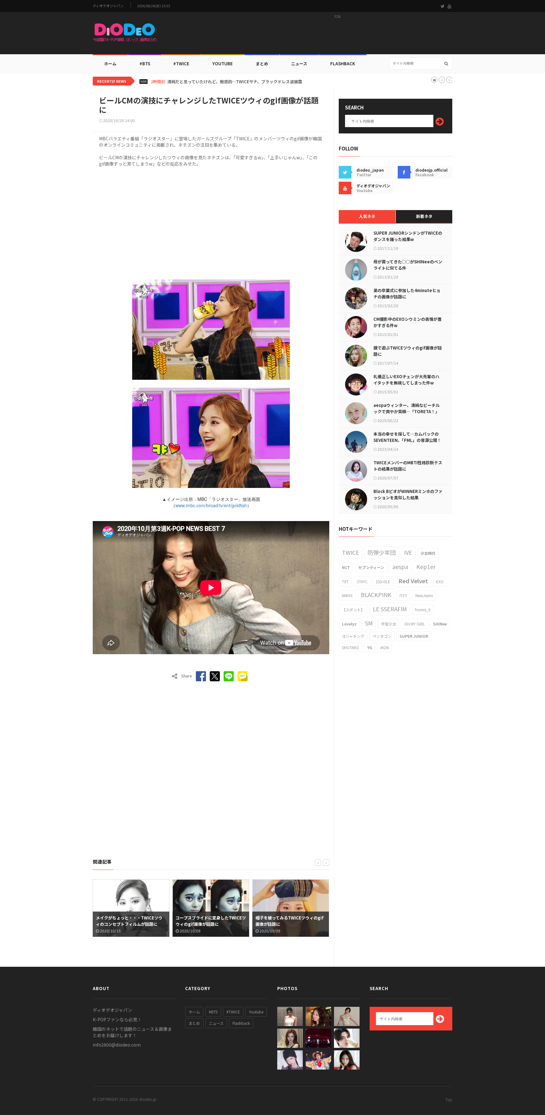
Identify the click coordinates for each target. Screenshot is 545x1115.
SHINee (440, 623)
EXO (439, 581)
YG (369, 647)
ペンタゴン (381, 636)
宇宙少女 (388, 623)
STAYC (362, 581)
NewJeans (424, 595)
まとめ (262, 64)
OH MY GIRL (414, 623)
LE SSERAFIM (390, 609)
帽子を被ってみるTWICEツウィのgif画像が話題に (210, 921)
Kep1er (426, 566)
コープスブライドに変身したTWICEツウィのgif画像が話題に (131, 921)
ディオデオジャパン (108, 5)
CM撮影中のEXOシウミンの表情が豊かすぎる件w (407, 322)
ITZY (403, 595)
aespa (400, 566)
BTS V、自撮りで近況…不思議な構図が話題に (209, 81)
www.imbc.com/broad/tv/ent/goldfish (211, 505)
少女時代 (428, 553)
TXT (345, 581)
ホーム (110, 64)
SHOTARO (350, 647)
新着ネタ (424, 216)
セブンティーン (371, 567)
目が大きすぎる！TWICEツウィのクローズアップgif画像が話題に (288, 921)
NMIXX (347, 595)
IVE (408, 552)
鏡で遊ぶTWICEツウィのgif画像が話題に (407, 351)
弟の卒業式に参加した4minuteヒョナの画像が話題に (406, 293)
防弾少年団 (381, 552)
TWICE (350, 552)
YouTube (222, 64)
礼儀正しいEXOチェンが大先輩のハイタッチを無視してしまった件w (406, 379)
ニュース (299, 64)
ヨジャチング (353, 636)
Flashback (342, 64)
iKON (384, 647)
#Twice (181, 64)
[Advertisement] (337, 35)
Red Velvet (413, 581)
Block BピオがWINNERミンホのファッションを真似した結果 (407, 494)
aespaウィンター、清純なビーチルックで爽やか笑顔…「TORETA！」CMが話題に (406, 411)
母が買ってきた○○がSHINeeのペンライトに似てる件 (407, 265)
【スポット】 (353, 609)
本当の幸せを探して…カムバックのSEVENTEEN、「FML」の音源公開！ (407, 437)
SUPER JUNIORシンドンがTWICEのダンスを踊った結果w (407, 236)
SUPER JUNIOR (414, 636)
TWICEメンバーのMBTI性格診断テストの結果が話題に (407, 466)
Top (448, 1099)
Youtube (256, 1011)
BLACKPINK (376, 594)
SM (369, 623)
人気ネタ (367, 216)
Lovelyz (349, 623)
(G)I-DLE (383, 581)
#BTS (144, 64)
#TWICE (233, 1011)
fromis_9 (423, 609)
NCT (346, 567)
